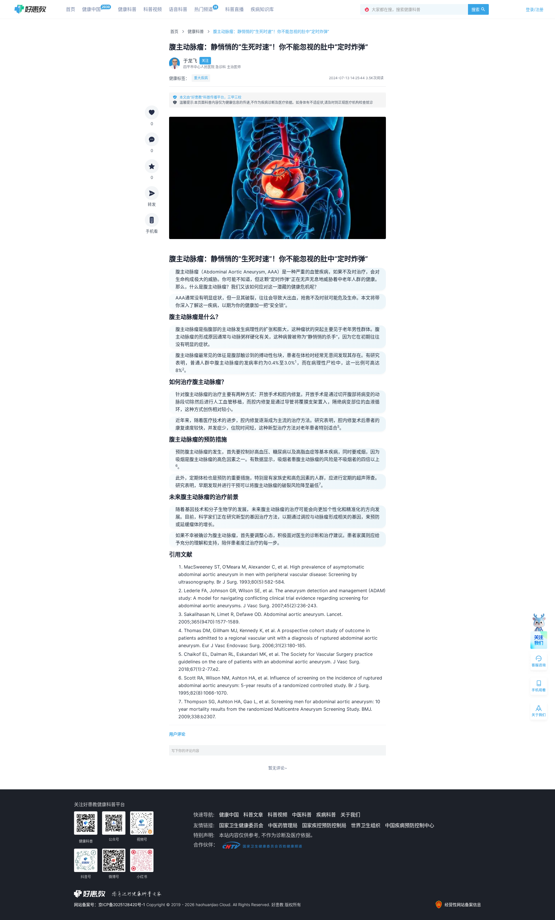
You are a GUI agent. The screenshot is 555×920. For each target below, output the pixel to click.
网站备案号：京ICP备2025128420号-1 (110, 904)
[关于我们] (539, 712)
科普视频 (277, 815)
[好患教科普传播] (30, 9)
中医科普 (302, 815)
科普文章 (253, 815)
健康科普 (196, 31)
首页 (174, 31)
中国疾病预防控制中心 (409, 825)
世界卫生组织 (365, 825)
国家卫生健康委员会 (241, 825)
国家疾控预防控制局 (324, 825)
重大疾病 (201, 78)
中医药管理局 (282, 825)
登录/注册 (534, 9)
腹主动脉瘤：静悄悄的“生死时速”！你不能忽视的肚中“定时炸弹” (271, 31)
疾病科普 (326, 815)
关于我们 (350, 815)
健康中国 (229, 815)
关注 (205, 60)
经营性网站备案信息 (463, 904)
